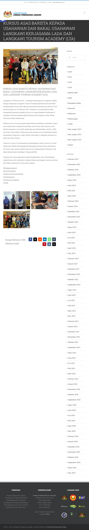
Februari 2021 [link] (73, 379)
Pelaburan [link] (72, 113)
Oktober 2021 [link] (73, 342)
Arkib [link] (70, 98)
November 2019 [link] (74, 452)
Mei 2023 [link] (71, 243)
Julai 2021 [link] (72, 358)
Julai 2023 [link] (72, 232)
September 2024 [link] (74, 175)
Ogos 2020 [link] (72, 405)
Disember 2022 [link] (73, 269)
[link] (27, 6)
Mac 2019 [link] (71, 473)
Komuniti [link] (71, 108)
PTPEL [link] (70, 124)
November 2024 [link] (74, 164)
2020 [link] (70, 72)
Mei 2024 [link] (71, 191)
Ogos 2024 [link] (72, 180)
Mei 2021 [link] (71, 368)
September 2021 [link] (74, 347)
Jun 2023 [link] (71, 238)
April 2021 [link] (72, 373)
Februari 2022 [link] (73, 321)
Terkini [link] (70, 145)
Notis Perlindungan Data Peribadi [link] (56, 527)
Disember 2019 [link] (73, 447)
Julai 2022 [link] (72, 295)
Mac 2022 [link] (71, 316)
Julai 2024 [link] (72, 185)
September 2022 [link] (74, 285)
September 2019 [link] (74, 462)
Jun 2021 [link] (71, 363)
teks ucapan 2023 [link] (74, 134)
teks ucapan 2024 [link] (74, 140)
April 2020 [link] (72, 426)
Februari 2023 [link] (73, 258)
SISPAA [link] (47, 514)
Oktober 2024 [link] (73, 170)
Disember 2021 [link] (73, 332)
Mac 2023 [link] (71, 253)
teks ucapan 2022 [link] (74, 129)
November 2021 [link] (74, 337)
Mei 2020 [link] (71, 421)
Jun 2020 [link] (71, 415)
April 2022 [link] (72, 311)
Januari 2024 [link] (73, 206)
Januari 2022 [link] (73, 326)
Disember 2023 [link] (73, 211)
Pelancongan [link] (73, 119)
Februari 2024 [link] (73, 201)
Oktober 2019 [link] (73, 457)
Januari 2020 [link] (73, 441)
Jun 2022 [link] (71, 300)
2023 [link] (70, 82)
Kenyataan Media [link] (74, 103)
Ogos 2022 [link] (72, 290)
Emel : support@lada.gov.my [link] (57, 2)
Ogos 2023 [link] (72, 227)
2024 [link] (70, 87)
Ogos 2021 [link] (72, 353)
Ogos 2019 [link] (72, 468)
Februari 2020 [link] (73, 436)
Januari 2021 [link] (73, 384)
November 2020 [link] (74, 389)
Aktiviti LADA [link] (72, 93)
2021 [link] (70, 77)
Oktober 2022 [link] (73, 279)
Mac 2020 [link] (71, 431)
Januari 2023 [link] (73, 264)
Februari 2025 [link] (73, 159)
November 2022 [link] (74, 274)
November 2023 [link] (74, 217)
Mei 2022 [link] (71, 305)
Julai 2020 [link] (72, 410)
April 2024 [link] (72, 196)
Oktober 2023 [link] (73, 222)
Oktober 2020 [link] (73, 394)
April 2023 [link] (72, 248)
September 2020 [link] (74, 400)
